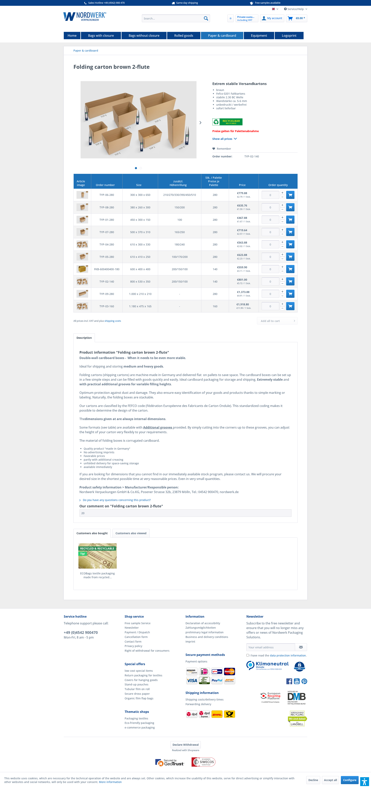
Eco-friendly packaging (139, 723)
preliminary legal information (205, 632)
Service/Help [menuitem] (296, 9)
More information (110, 782)
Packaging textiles (136, 718)
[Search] (206, 18)
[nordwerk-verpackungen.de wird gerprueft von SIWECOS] (185, 770)
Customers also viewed (131, 533)
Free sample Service (138, 623)
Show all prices (222, 139)
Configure (349, 780)
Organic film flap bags (139, 698)
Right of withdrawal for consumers (147, 650)
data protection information (288, 655)
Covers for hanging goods (141, 680)
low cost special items (139, 671)
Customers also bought (92, 533)
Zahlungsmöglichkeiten (201, 627)
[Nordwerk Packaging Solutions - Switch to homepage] (85, 16)
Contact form (133, 641)
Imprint (190, 641)
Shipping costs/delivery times (205, 699)
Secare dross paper (137, 693)
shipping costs (113, 321)
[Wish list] (230, 18)
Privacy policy (133, 646)
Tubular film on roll (137, 689)
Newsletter (132, 627)
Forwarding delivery (198, 704)
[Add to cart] (290, 195)
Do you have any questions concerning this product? (116, 500)
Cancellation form (136, 637)
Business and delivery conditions (207, 637)
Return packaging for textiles (143, 675)
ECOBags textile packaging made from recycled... (97, 575)
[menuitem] (176, 18)
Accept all (330, 780)
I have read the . (278, 655)
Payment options (196, 661)
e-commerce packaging (140, 727)
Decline (313, 780)
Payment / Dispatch (137, 632)
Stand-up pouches (136, 684)
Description (84, 338)
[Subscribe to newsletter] (301, 647)
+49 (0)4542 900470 (81, 632)
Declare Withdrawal (186, 744)
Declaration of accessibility (203, 623)
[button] (364, 781)
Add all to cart (270, 321)
